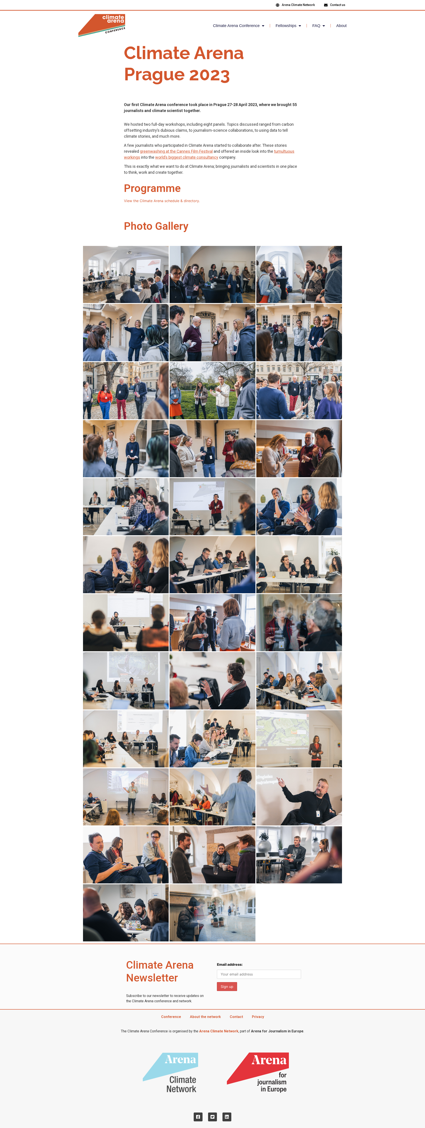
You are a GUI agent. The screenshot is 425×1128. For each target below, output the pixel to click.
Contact (236, 1017)
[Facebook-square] (198, 1117)
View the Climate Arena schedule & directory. (162, 201)
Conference (171, 1017)
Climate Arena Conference (236, 25)
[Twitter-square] (212, 1117)
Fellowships (286, 25)
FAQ (316, 25)
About (341, 25)
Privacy (258, 1017)
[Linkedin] (226, 1117)
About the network (205, 1017)
